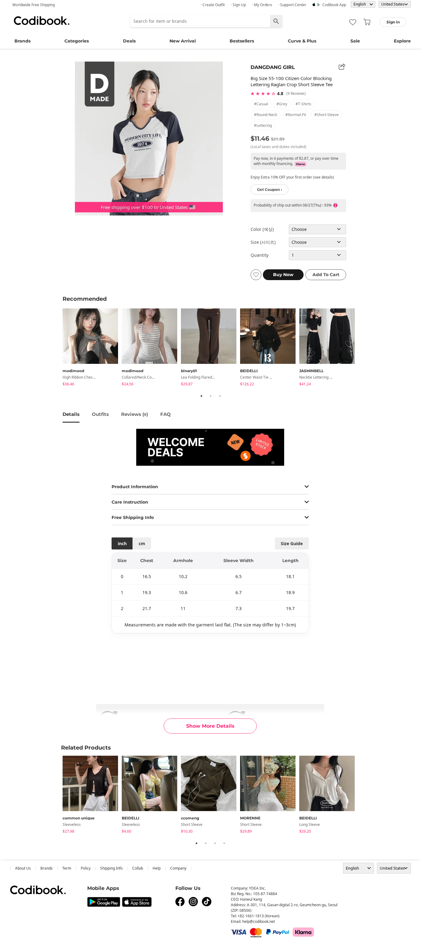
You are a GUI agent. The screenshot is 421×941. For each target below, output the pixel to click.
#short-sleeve (326, 114)
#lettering (263, 125)
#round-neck (265, 114)
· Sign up (238, 4)
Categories (76, 41)
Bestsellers (242, 41)
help (157, 868)
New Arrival (183, 41)
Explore (402, 41)
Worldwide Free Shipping (33, 4)
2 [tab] (210, 396)
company (178, 868)
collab (137, 868)
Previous (58, 348)
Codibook (41, 20)
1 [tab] (201, 396)
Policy (86, 868)
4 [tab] (224, 843)
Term (66, 868)
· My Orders (262, 4)
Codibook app (334, 4)
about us (23, 868)
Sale (355, 41)
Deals (129, 41)
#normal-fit (295, 114)
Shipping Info (111, 868)
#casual (261, 104)
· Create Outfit (213, 4)
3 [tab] (220, 396)
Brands (22, 41)
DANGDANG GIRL (273, 67)
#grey (281, 104)
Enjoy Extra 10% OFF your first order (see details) (292, 177)
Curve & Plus (302, 41)
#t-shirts (303, 104)
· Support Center (292, 4)
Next (363, 348)
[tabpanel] (92, 348)
